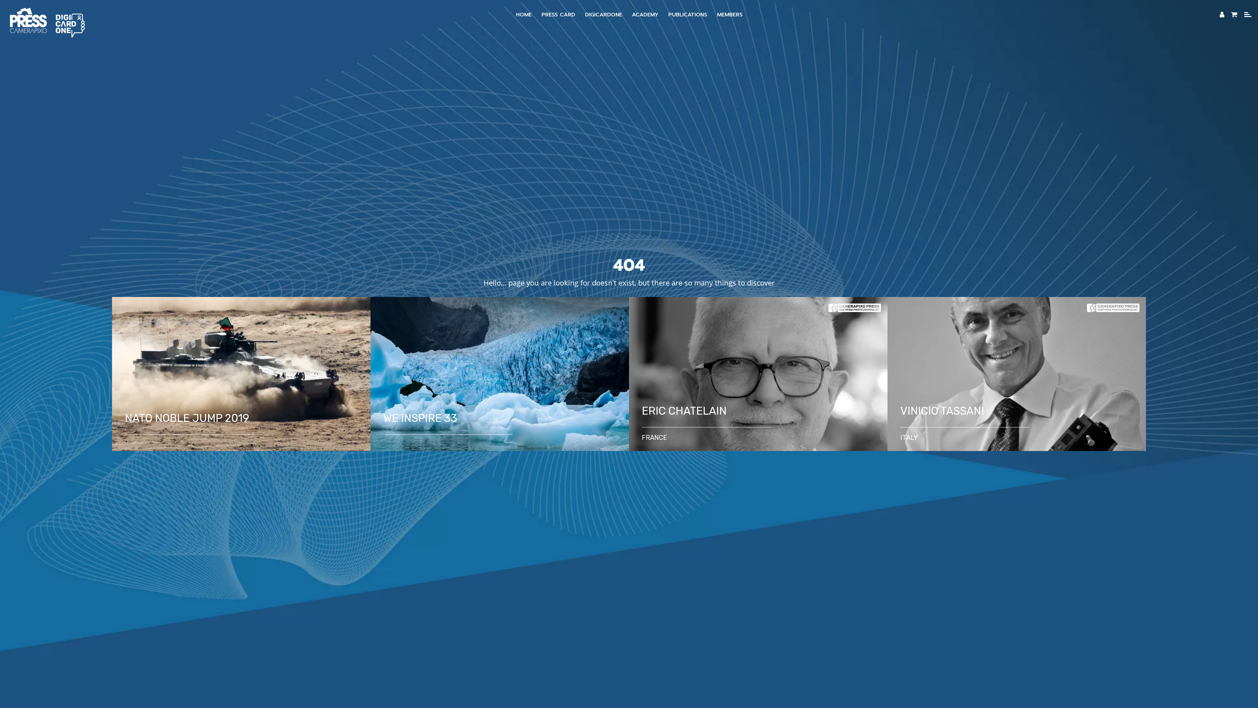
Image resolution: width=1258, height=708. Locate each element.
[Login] (1222, 14)
